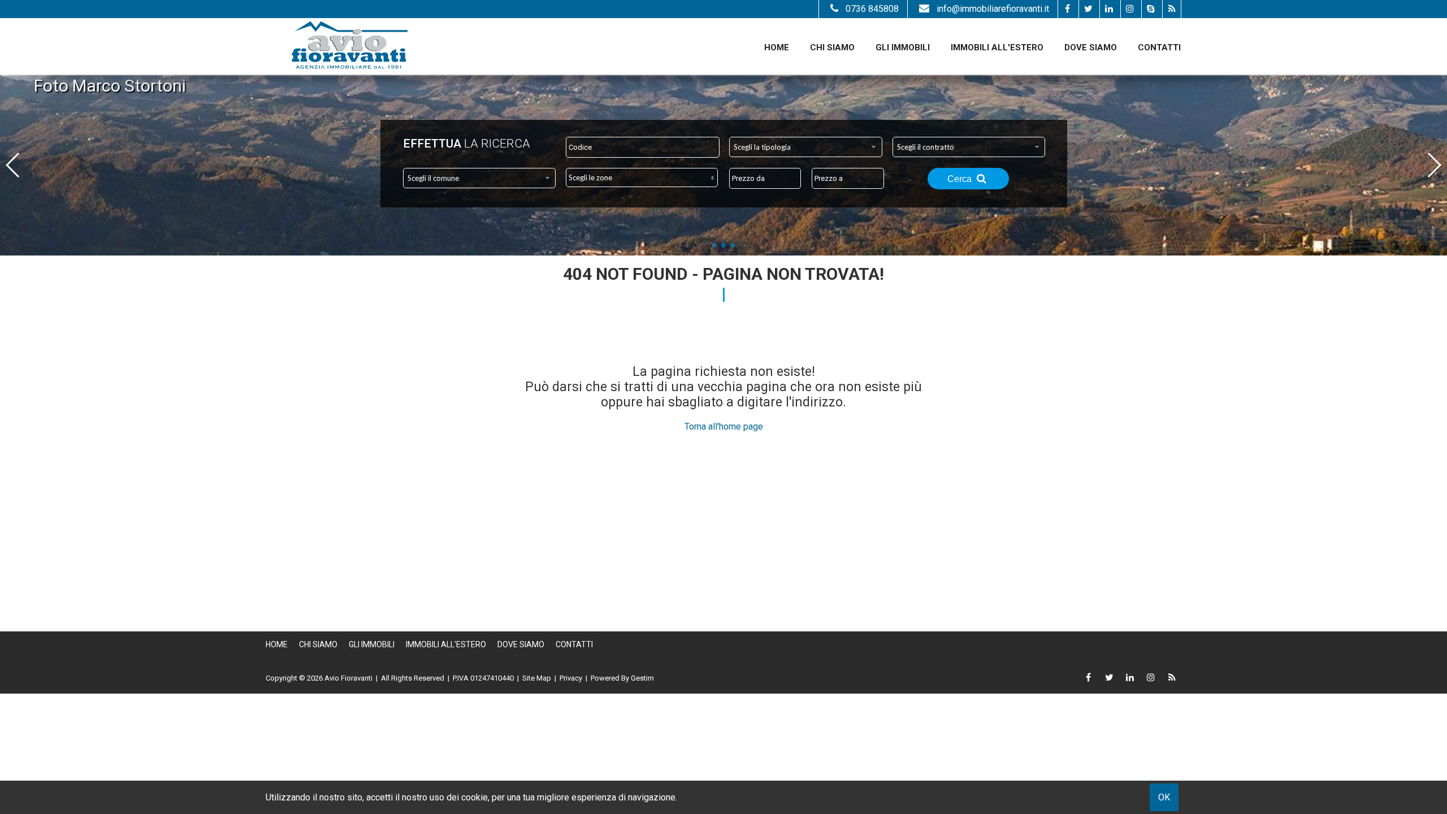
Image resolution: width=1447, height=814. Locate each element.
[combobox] (805, 147)
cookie (474, 797)
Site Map (536, 678)
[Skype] (1150, 9)
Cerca (960, 179)
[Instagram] (1129, 9)
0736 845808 (872, 8)
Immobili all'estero (997, 47)
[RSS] (1171, 9)
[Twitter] (1087, 9)
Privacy (571, 678)
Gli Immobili (903, 47)
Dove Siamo (1090, 47)
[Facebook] (1067, 9)
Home (776, 47)
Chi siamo (832, 47)
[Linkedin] (1108, 9)
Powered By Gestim (622, 678)
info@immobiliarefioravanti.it (993, 8)
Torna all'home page (723, 426)
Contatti (1159, 47)
